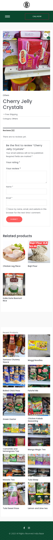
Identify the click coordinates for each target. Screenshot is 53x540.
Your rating (13, 162)
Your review (13, 168)
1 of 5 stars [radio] (22, 162)
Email (9, 198)
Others (6, 95)
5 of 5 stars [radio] (33, 162)
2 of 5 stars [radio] (25, 162)
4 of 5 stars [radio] (30, 162)
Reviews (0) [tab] (9, 130)
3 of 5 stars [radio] (28, 162)
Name (9, 186)
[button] (45, 35)
